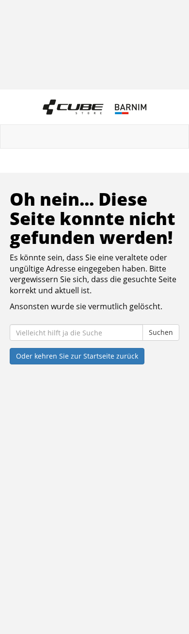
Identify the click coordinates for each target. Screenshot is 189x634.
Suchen (161, 332)
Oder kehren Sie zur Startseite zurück (77, 356)
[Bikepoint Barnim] (94, 107)
